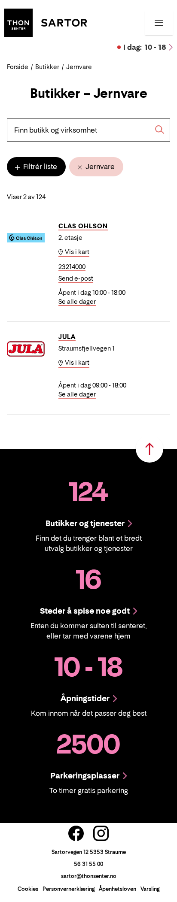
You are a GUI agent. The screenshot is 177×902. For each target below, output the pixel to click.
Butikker (47, 66)
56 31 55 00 (88, 864)
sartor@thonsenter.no (88, 876)
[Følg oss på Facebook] (76, 833)
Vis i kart (76, 251)
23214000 (71, 266)
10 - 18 (144, 47)
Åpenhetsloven (117, 889)
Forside (17, 66)
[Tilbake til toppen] (149, 449)
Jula (67, 336)
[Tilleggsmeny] (159, 23)
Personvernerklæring (69, 889)
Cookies (28, 889)
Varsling (149, 889)
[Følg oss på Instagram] (101, 833)
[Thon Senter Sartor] (45, 22)
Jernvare (99, 166)
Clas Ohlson (83, 226)
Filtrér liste (39, 166)
